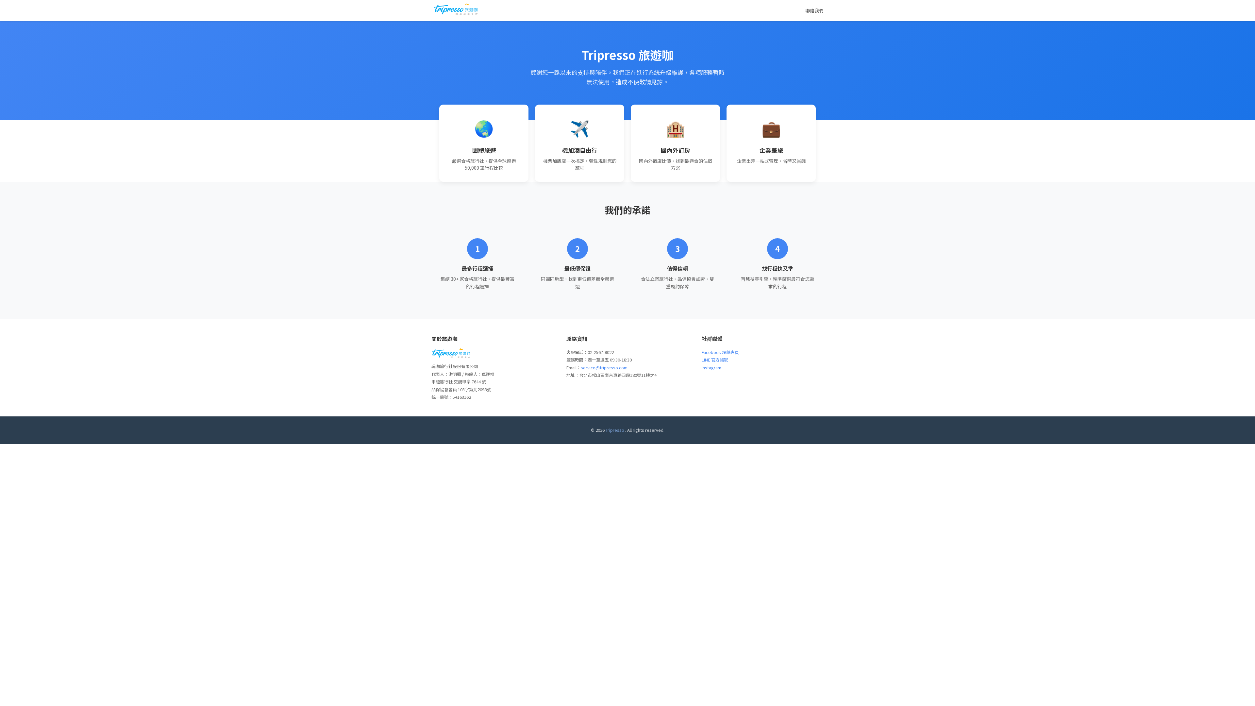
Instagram (711, 367)
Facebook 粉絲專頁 (720, 352)
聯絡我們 (814, 10)
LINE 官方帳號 (715, 360)
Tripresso (615, 430)
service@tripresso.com (604, 367)
